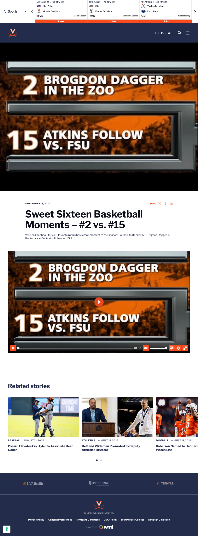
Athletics (88, 440)
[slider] (75, 348)
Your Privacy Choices (132, 519)
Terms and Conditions (88, 519)
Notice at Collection (159, 519)
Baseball (14, 440)
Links (61, 21)
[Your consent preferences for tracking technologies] (6, 529)
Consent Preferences (60, 519)
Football (162, 440)
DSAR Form (110, 519)
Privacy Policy (36, 519)
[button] (32, 11)
